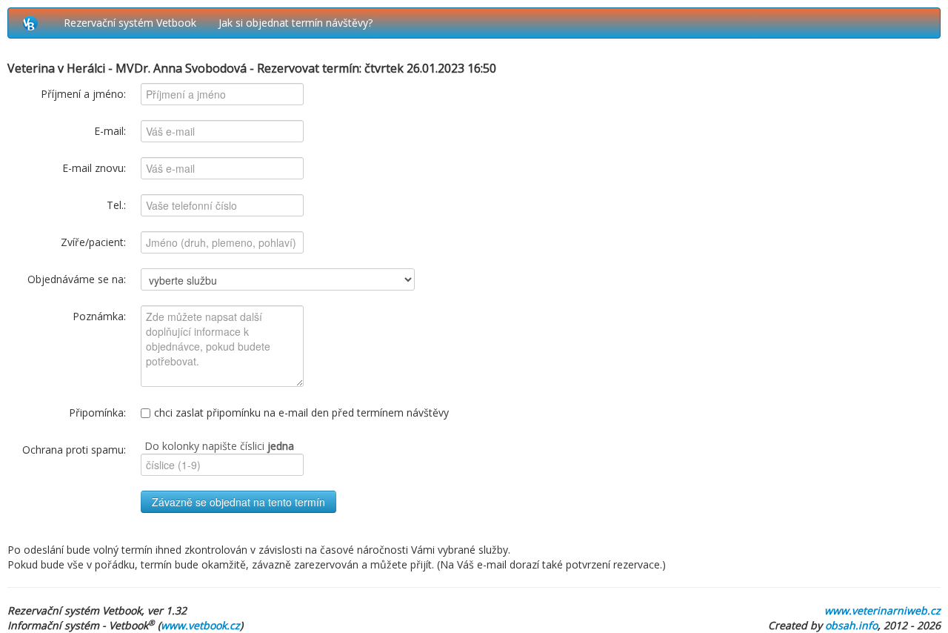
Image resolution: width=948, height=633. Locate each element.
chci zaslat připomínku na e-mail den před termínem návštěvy (301, 412)
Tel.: (116, 205)
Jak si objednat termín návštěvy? (295, 23)
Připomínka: (97, 412)
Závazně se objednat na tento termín (238, 501)
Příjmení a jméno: (83, 94)
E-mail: (110, 131)
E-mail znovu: (94, 168)
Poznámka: (99, 316)
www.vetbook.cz (200, 625)
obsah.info (851, 625)
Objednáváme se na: (76, 279)
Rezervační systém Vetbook (130, 23)
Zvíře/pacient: (93, 242)
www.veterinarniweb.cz (882, 610)
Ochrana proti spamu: (74, 450)
